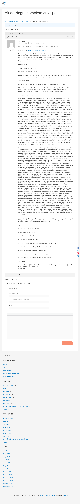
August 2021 (7, 457)
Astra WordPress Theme (47, 495)
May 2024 (6, 454)
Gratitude (6, 391)
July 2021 (6, 460)
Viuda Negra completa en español (37, 50)
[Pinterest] (78, 253)
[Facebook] (78, 248)
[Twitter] (78, 251)
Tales (5, 409)
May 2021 (6, 466)
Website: (11, 305)
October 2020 (7, 484)
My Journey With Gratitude (11, 373)
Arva (4, 367)
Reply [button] (68, 36)
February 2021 (7, 475)
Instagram (6, 394)
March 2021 (7, 472)
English (26, 21)
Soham (66, 495)
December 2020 (8, 478)
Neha (5, 364)
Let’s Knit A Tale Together (12, 21)
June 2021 (6, 463)
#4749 (72, 37)
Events (5, 388)
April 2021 (6, 469)
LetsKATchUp (7, 400)
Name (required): (13, 293)
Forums (22, 21)
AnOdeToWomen (8, 385)
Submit (67, 343)
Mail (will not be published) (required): (19, 299)
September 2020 (8, 487)
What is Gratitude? (9, 376)
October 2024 (7, 451)
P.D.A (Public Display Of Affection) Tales (16, 406)
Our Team (6, 403)
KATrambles (7, 397)
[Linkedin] (78, 256)
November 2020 (8, 481)
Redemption (7, 370)
